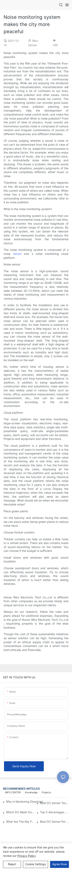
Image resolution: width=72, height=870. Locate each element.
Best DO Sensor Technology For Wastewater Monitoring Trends (54, 803)
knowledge (31, 792)
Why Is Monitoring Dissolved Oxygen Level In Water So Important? (27, 801)
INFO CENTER (13, 792)
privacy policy (26, 855)
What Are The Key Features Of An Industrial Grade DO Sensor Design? (20, 821)
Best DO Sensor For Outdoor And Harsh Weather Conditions (54, 821)
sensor (17, 253)
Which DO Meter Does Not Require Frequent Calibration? (20, 812)
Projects (46, 792)
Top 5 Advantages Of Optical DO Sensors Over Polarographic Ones (54, 812)
